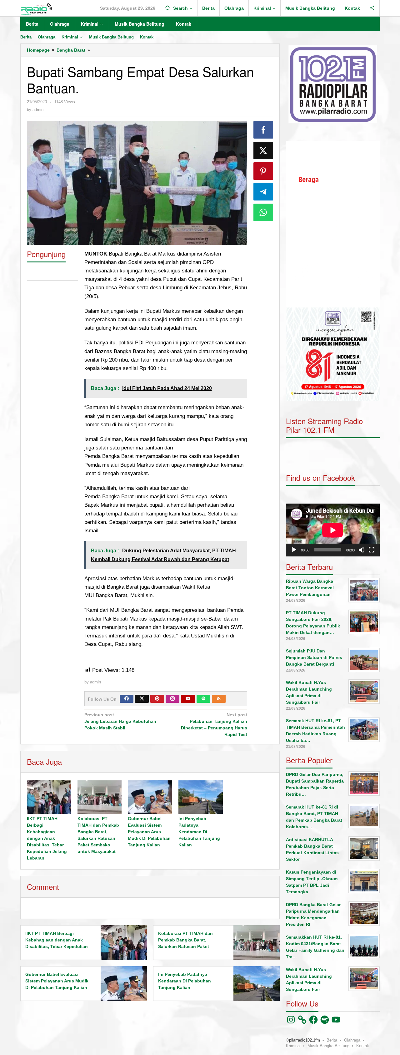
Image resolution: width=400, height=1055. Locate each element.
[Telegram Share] (263, 191)
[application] (333, 224)
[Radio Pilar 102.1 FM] (36, 8)
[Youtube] (188, 699)
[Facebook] (126, 699)
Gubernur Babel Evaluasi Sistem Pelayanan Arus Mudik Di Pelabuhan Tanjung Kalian (149, 831)
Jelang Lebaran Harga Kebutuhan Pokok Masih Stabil (120, 721)
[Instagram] (172, 699)
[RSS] (219, 699)
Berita (332, 1040)
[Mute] (361, 550)
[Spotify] (203, 699)
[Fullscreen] (371, 550)
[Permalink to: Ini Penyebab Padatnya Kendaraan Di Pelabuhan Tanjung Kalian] (200, 797)
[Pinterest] (157, 699)
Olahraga (352, 1040)
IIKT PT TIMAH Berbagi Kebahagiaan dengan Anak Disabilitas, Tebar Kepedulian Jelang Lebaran (47, 838)
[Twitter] (142, 699)
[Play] (294, 550)
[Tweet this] (263, 150)
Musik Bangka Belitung (328, 1045)
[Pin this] (263, 171)
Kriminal (293, 1045)
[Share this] (263, 130)
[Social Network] (372, 8)
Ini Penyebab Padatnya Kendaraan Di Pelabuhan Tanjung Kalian (199, 831)
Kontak (362, 1045)
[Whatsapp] (263, 212)
